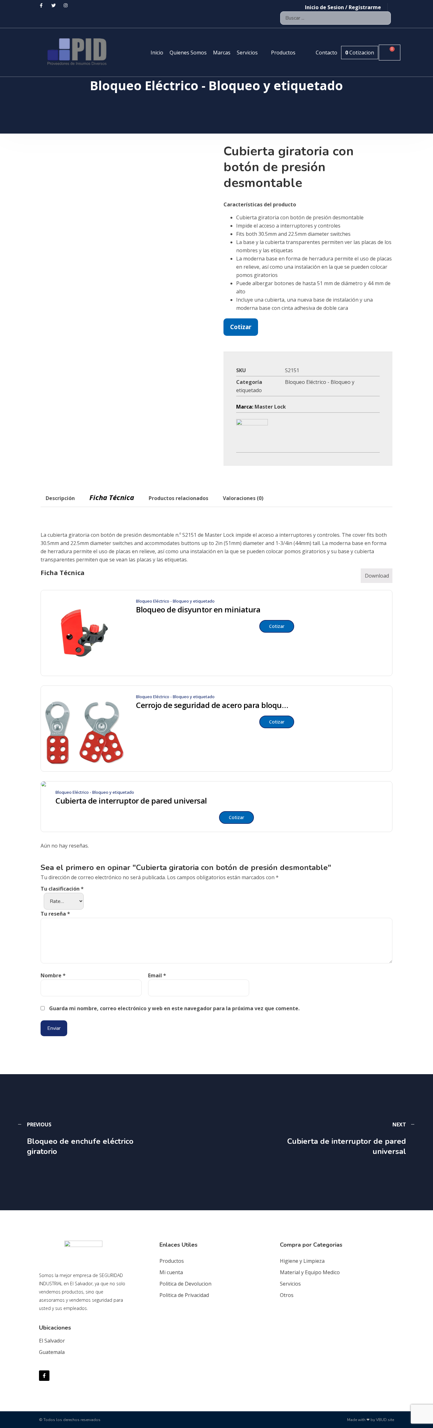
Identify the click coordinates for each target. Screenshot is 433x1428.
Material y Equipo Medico (310, 1272)
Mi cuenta (171, 1272)
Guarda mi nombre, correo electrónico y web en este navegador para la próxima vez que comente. (174, 1008)
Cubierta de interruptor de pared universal (131, 800)
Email (157, 975)
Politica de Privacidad (184, 1295)
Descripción (60, 498)
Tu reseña (55, 913)
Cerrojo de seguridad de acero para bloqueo (212, 705)
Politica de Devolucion (185, 1283)
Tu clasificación (62, 888)
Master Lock (270, 406)
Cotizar (240, 327)
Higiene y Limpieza (302, 1260)
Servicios (290, 1283)
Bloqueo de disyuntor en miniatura (198, 609)
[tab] (60, 498)
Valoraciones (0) (243, 498)
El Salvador (52, 1340)
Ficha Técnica (111, 497)
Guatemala (52, 1352)
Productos (171, 1260)
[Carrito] (389, 52)
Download (377, 575)
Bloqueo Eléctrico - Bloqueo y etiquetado (175, 601)
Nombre (53, 975)
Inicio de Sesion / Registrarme (343, 7)
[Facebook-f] (44, 1375)
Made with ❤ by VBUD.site (370, 1419)
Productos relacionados (178, 498)
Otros (287, 1295)
